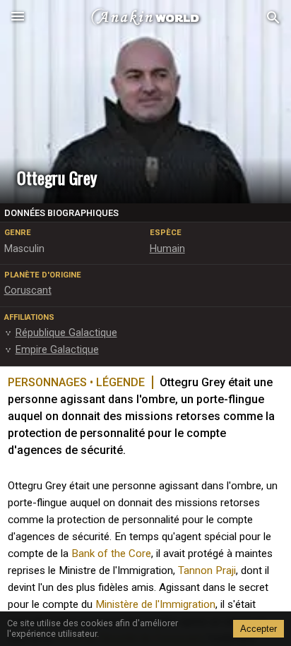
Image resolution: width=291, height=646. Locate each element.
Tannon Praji (207, 570)
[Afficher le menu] (17, 18)
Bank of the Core (111, 553)
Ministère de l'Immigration (155, 604)
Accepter (258, 628)
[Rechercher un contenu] (273, 18)
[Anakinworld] (145, 17)
